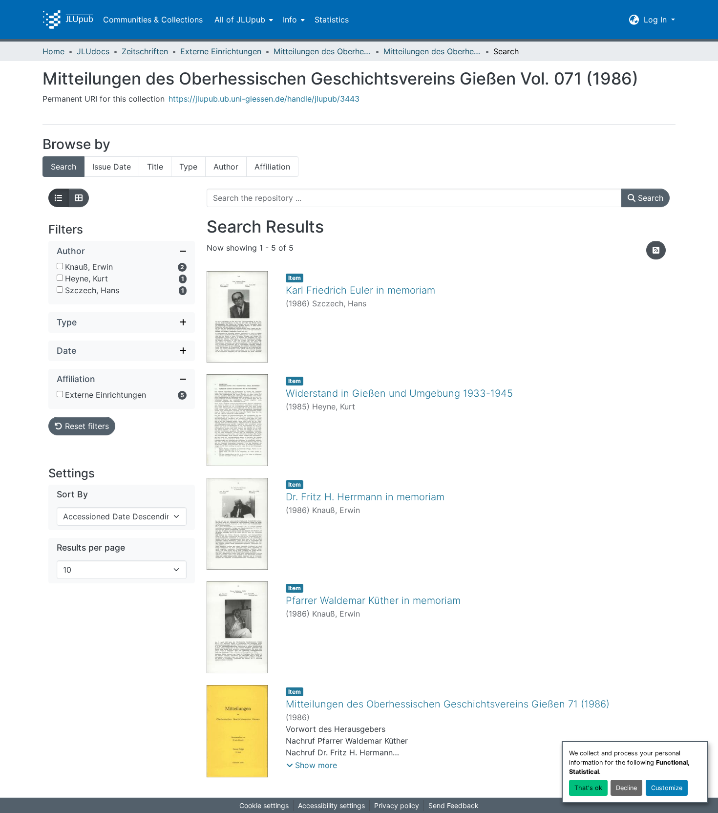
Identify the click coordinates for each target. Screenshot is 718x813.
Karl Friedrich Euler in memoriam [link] (360, 290)
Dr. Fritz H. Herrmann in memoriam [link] (365, 497)
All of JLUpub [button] (239, 19)
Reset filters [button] (86, 426)
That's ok (588, 788)
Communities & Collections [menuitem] (153, 19)
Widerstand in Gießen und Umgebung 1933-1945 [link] (399, 393)
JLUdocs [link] (93, 51)
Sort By (72, 494)
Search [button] (649, 198)
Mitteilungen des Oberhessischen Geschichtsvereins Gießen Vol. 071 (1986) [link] (432, 51)
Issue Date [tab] (111, 166)
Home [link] (53, 51)
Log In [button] (656, 19)
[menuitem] (242, 19)
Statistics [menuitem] (332, 19)
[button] (67, 19)
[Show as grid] (78, 198)
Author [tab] (225, 166)
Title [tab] (155, 166)
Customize (666, 788)
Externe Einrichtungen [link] (220, 51)
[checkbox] (60, 266)
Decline (626, 788)
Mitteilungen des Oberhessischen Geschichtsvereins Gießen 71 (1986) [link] (448, 704)
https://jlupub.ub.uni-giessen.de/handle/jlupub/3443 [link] (264, 99)
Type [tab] (188, 166)
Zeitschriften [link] (145, 51)
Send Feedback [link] (453, 805)
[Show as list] (58, 198)
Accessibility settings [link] (331, 805)
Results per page (91, 547)
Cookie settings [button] (264, 805)
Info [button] (290, 19)
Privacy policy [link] (396, 805)
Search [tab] (63, 166)
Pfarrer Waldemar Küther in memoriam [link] (373, 600)
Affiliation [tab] (272, 166)
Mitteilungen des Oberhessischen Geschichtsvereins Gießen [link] (322, 51)
